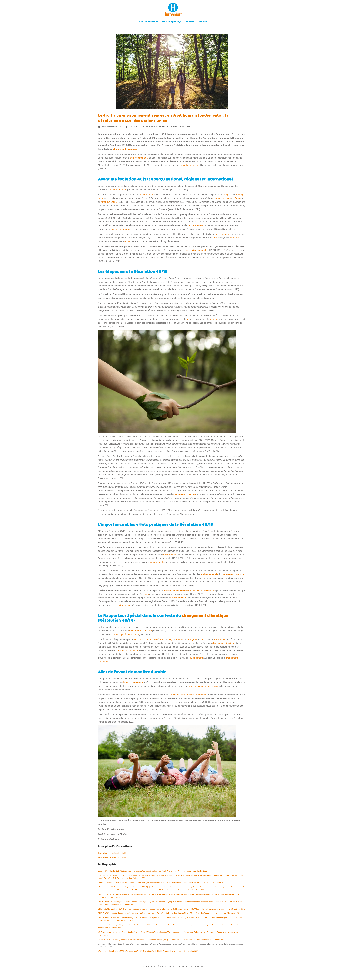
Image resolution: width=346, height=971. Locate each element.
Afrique (226, 194)
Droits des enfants (157, 127)
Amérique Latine (109, 202)
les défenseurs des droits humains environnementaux (189, 590)
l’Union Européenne (154, 639)
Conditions (182, 966)
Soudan (204, 639)
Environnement (184, 127)
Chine (115, 634)
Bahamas (139, 639)
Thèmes (190, 22)
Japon (136, 634)
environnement (147, 194)
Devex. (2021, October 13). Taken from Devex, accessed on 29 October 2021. (153, 871)
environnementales (117, 189)
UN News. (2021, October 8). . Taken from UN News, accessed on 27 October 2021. (161, 940)
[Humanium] (173, 10)
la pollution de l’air (189, 165)
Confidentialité (196, 966)
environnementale (157, 562)
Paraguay (192, 639)
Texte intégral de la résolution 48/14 (112, 857)
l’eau (146, 594)
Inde (130, 634)
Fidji (170, 639)
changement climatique (184, 494)
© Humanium (149, 966)
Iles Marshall (220, 639)
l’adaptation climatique (127, 650)
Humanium (133, 127)
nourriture (234, 238)
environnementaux (139, 158)
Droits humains (172, 127)
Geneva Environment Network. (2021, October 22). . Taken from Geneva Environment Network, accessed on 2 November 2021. (162, 883)
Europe (238, 198)
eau (215, 238)
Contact (171, 966)
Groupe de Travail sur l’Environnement (187, 695)
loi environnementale (133, 682)
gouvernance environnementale (203, 686)
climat (127, 241)
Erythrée (123, 634)
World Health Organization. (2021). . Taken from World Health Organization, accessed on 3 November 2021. (148, 951)
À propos (162, 966)
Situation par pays (172, 22)
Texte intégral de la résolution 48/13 (112, 853)
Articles (203, 22)
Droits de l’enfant (148, 22)
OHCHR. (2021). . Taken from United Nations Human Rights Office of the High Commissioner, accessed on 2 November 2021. (169, 913)
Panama (180, 639)
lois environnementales (122, 229)
